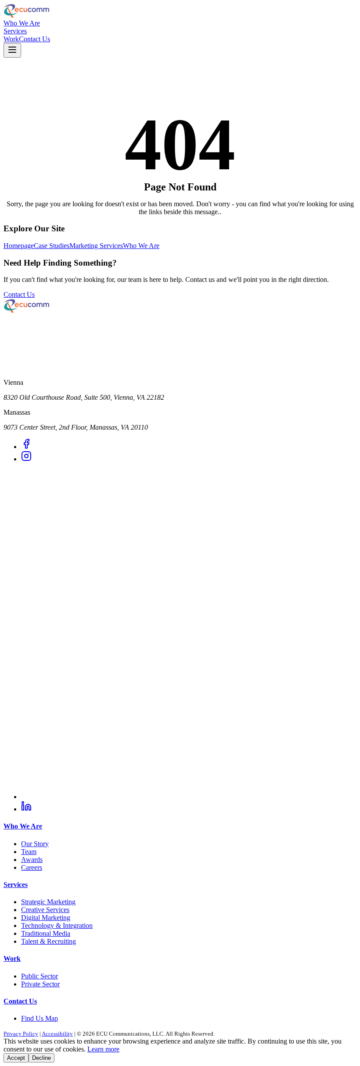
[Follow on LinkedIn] (26, 809)
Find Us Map (39, 1018)
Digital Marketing (45, 917)
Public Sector (39, 976)
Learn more (103, 1049)
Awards (32, 859)
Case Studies (51, 245)
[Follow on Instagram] (26, 459)
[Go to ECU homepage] (180, 11)
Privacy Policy (21, 1033)
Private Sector (40, 984)
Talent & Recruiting (48, 941)
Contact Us (34, 39)
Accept (16, 1058)
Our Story (35, 843)
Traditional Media (45, 933)
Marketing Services (96, 245)
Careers (31, 867)
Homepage (19, 245)
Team (28, 851)
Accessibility (57, 1033)
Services (15, 31)
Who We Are (22, 23)
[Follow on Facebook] (26, 446)
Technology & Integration (57, 925)
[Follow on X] (188, 796)
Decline (41, 1058)
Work (11, 39)
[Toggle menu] (12, 50)
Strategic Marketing (48, 901)
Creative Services (45, 909)
